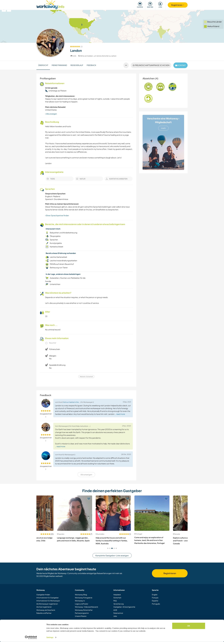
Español (155, 601)
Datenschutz (118, 613)
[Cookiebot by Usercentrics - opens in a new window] (31, 637)
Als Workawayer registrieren (47, 604)
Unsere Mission (80, 616)
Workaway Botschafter (84, 610)
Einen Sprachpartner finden (57, 215)
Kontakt (181, 65)
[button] (107, 548)
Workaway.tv (80, 601)
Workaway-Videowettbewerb (86, 607)
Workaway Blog (81, 595)
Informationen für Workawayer (48, 601)
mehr (163, 128)
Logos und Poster (81, 604)
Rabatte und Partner (44, 613)
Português (156, 604)
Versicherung (118, 604)
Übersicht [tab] (43, 65)
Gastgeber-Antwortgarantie (124, 607)
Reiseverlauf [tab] (76, 65)
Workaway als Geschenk (45, 610)
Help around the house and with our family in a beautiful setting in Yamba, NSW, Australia (91, 541)
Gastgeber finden (43, 595)
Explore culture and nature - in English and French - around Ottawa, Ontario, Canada (168, 541)
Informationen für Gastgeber (47, 598)
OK (188, 626)
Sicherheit (117, 598)
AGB (115, 610)
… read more (120, 414)
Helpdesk (117, 595)
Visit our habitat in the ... (71, 402)
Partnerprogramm (82, 613)
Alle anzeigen (51, 114)
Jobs (115, 616)
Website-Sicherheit (86, 376)
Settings (49, 637)
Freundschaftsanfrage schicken (151, 65)
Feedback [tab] (91, 65)
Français (155, 598)
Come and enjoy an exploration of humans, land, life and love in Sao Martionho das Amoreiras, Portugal (129, 540)
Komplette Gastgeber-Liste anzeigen (112, 555)
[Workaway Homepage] (50, 4)
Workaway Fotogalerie (83, 598)
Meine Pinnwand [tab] (59, 65)
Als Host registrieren (44, 607)
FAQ (115, 601)
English (154, 595)
